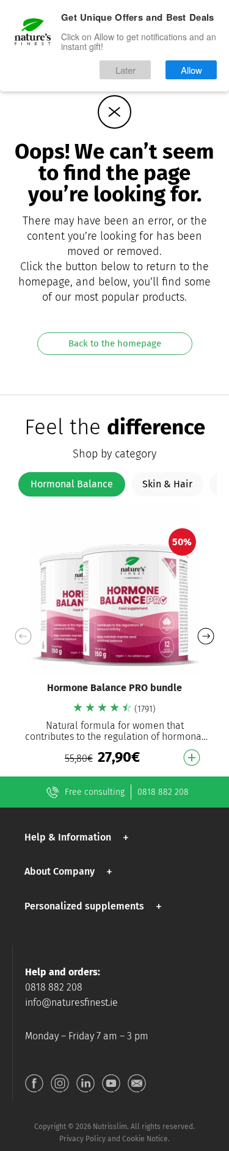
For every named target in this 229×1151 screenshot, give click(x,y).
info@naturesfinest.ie (71, 1002)
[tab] (71, 484)
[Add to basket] (192, 757)
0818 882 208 (163, 792)
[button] (205, 636)
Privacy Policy (82, 1139)
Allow (191, 69)
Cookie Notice (145, 1139)
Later (125, 69)
